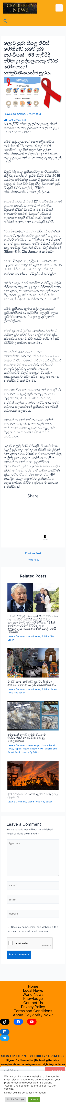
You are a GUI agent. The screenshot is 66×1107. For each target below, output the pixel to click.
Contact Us (33, 1003)
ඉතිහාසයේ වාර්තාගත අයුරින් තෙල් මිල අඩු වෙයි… (32, 795)
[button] (5, 21)
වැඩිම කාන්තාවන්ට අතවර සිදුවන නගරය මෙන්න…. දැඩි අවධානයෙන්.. (31, 683)
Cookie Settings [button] (15, 1099)
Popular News (22, 748)
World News (34, 636)
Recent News (36, 748)
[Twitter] (4, 1038)
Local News (33, 990)
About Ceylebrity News (33, 1015)
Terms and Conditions (33, 1011)
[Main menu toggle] (59, 8)
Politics (45, 636)
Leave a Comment (14, 113)
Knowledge (33, 745)
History (44, 745)
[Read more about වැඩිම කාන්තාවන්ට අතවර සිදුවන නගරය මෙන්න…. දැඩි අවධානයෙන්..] (32, 662)
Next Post (33, 559)
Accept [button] (34, 1099)
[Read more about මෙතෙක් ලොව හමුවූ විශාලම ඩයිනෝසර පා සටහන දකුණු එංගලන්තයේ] (32, 715)
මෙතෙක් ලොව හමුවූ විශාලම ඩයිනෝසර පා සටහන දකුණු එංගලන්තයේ (26, 737)
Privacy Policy (33, 1007)
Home (33, 986)
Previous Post (33, 553)
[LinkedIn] (4, 1032)
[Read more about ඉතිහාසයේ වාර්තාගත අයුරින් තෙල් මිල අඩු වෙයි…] (32, 775)
